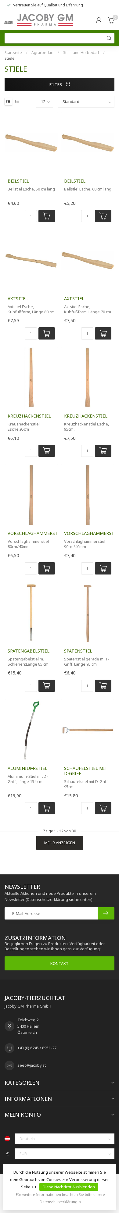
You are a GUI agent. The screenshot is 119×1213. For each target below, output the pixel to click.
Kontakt (59, 963)
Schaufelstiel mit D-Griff (86, 771)
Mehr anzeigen (59, 842)
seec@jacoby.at (31, 1065)
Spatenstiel (78, 650)
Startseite (13, 52)
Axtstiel (18, 298)
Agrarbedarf (42, 52)
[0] (111, 20)
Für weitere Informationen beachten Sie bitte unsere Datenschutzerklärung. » (60, 1198)
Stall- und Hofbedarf (81, 52)
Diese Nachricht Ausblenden (69, 1187)
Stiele (10, 58)
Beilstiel (18, 180)
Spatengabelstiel (28, 650)
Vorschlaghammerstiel (31, 533)
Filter (56, 84)
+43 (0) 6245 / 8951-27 (36, 1048)
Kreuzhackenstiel (29, 415)
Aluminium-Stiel (27, 768)
